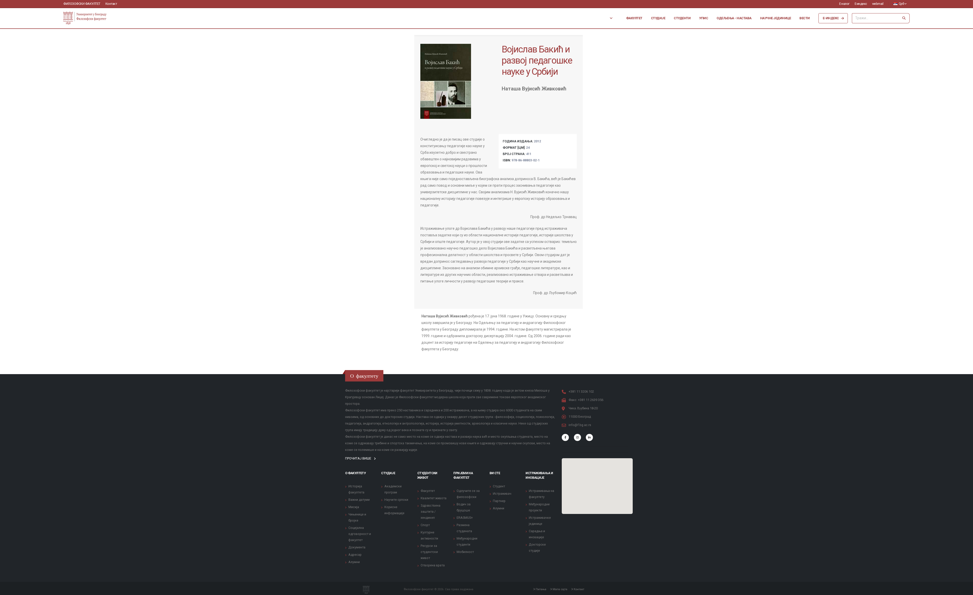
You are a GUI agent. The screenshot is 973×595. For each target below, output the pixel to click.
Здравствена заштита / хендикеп (430, 512)
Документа (356, 547)
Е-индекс (861, 4)
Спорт (425, 525)
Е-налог (844, 4)
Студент (499, 486)
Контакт (111, 4)
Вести (804, 18)
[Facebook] (565, 437)
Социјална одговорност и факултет (359, 534)
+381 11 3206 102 (581, 391)
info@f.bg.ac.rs (580, 425)
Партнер (499, 501)
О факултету (355, 473)
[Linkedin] (589, 437)
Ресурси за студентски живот (429, 552)
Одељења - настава (734, 18)
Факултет (634, 18)
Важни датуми (359, 500)
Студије (658, 18)
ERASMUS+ (465, 518)
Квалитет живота (433, 498)
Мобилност (465, 552)
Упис (703, 18)
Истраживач (502, 493)
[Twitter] (577, 437)
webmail (878, 4)
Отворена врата (433, 565)
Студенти (682, 18)
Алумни (354, 562)
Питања (540, 589)
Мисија (353, 507)
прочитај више (358, 458)
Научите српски (396, 500)
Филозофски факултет (81, 4)
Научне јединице (775, 18)
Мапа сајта (559, 589)
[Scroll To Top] (964, 589)
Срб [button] (901, 4)
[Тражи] (904, 18)
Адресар (355, 554)
